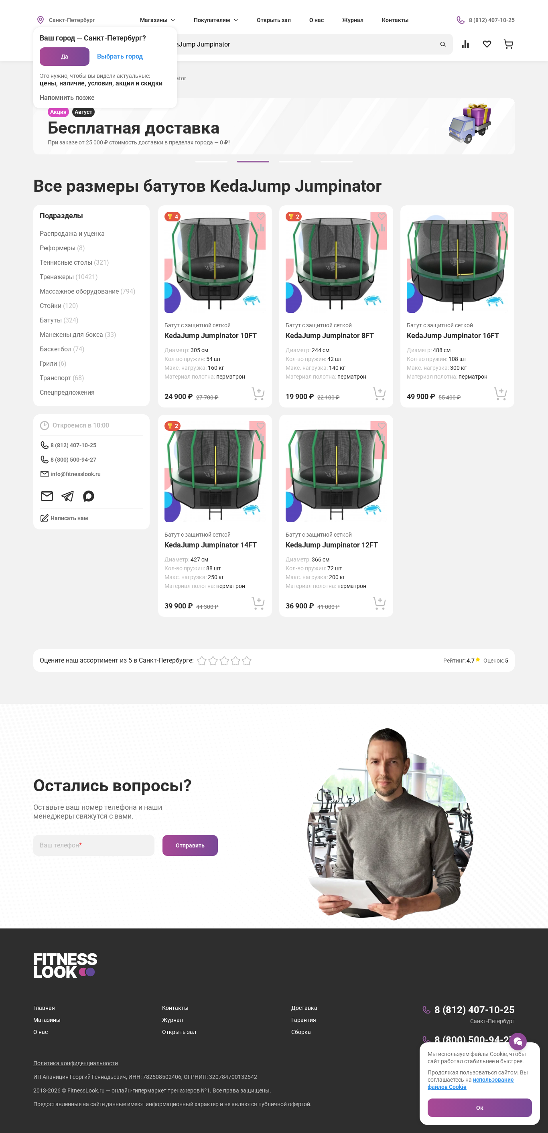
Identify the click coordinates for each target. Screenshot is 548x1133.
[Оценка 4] (235, 660)
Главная (44, 1008)
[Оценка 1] (202, 660)
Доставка (304, 1008)
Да (64, 56)
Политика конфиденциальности (75, 1063)
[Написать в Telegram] (68, 496)
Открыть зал (274, 20)
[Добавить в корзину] (258, 394)
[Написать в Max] (88, 496)
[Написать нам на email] (47, 496)
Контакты (395, 20)
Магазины (47, 1020)
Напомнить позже (67, 97)
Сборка (301, 1032)
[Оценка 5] (247, 660)
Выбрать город (120, 56)
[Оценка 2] (213, 660)
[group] (211, 161)
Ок (479, 1108)
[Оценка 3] (224, 660)
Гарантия (303, 1020)
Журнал (352, 20)
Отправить (190, 845)
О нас (316, 20)
